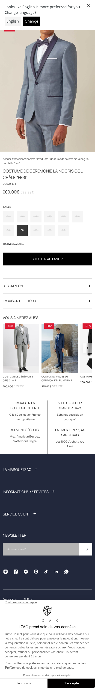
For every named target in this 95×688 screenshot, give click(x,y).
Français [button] (8, 599)
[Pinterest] (36, 572)
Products (43, 159)
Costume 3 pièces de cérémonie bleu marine (57, 378)
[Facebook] (16, 572)
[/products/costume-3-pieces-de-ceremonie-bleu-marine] (60, 348)
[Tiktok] (46, 572)
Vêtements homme (24, 159)
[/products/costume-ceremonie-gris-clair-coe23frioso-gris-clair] (21, 348)
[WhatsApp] (66, 572)
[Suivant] (87, 348)
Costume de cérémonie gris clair (18, 378)
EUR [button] (26, 599)
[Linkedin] (56, 572)
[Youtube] (26, 572)
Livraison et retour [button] (19, 301)
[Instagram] (5, 572)
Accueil (7, 159)
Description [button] (13, 286)
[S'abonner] (85, 549)
